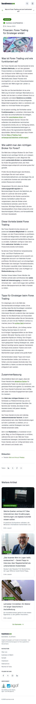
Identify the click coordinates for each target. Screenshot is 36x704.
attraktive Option (21, 381)
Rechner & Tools (7, 667)
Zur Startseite (16, 624)
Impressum (5, 661)
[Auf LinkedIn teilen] (8, 468)
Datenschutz (5, 664)
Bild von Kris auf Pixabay (16, 457)
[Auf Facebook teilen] (17, 468)
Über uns (4, 652)
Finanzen (7, 19)
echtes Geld (19, 323)
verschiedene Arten (16, 117)
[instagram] (12, 675)
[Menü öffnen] (32, 3)
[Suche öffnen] (27, 3)
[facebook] (3, 675)
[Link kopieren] (21, 468)
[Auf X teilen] (12, 468)
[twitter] (8, 675)
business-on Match (7, 655)
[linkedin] (17, 675)
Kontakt (4, 658)
